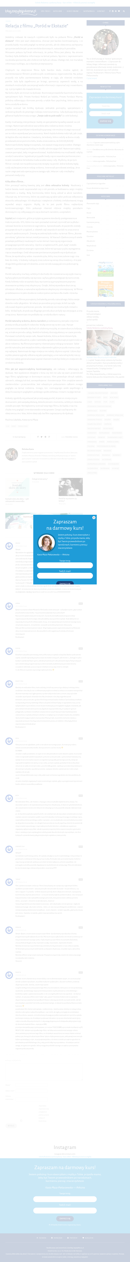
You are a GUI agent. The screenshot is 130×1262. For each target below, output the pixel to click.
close (93, 517)
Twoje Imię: (65, 560)
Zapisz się (65, 584)
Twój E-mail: (65, 571)
